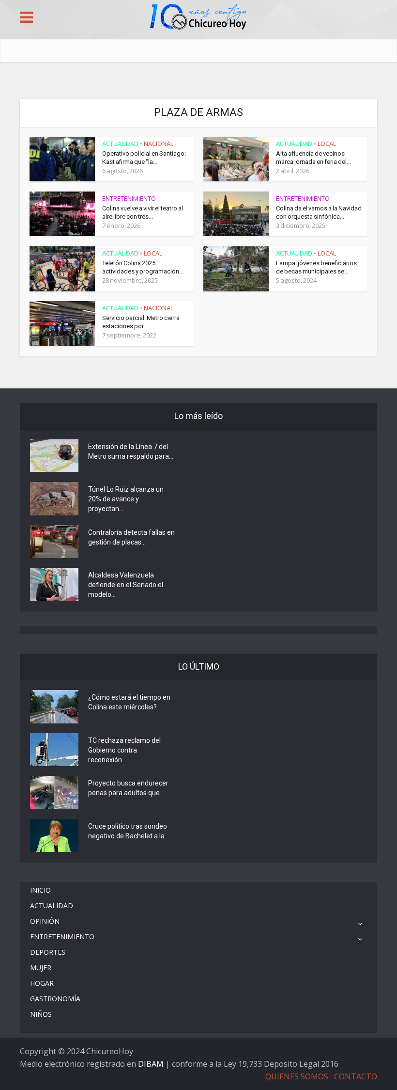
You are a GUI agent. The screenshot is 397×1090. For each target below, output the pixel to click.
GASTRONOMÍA (55, 998)
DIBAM (151, 1063)
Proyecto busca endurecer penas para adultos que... (128, 788)
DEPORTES (47, 952)
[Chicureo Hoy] (198, 18)
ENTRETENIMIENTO (129, 198)
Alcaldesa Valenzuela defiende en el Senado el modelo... (125, 584)
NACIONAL (158, 143)
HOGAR (42, 983)
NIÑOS (41, 1014)
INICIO (40, 890)
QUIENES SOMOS (296, 1076)
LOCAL (327, 143)
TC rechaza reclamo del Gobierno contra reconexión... (124, 750)
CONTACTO (355, 1076)
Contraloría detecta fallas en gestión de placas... (131, 537)
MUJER (40, 967)
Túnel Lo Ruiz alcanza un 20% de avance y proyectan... (126, 499)
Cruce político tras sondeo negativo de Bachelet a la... (128, 831)
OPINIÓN (45, 921)
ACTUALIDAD (120, 143)
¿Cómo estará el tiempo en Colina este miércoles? (129, 702)
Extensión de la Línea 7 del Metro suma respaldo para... (130, 451)
